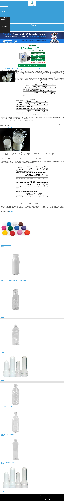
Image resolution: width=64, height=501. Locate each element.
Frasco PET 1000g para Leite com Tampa (7, 406)
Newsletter (39, 495)
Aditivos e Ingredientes (4, 17)
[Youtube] (34, 496)
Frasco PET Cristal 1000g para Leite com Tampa (8, 434)
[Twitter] (30, 496)
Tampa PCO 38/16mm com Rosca (6, 245)
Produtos (3, 15)
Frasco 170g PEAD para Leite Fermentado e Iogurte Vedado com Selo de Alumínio (13, 280)
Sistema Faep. (10, 127)
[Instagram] (32, 496)
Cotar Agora (2, 246)
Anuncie (3, 13)
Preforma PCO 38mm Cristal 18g (6, 378)
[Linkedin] (36, 496)
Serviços (2, 31)
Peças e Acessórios (4, 28)
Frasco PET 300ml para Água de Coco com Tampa (8, 315)
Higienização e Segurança (4, 22)
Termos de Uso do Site (33, 495)
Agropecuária (3, 19)
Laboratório (2, 24)
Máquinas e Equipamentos (5, 26)
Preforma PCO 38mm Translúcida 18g (6, 490)
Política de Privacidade (26, 495)
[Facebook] (28, 496)
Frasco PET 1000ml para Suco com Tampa (7, 462)
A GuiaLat (3, 11)
